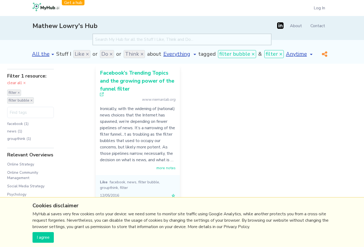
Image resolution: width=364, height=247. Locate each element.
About (296, 26)
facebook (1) (18, 123)
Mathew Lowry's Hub (65, 26)
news (131, 182)
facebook (117, 182)
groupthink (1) (19, 138)
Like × (82, 54)
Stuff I (63, 54)
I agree (43, 237)
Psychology (16, 194)
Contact (317, 26)
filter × (274, 54)
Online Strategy (20, 164)
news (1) (14, 131)
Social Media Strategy (26, 186)
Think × (134, 54)
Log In (319, 8)
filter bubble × (237, 54)
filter (124, 187)
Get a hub (73, 2)
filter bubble (148, 182)
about (154, 54)
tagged (207, 54)
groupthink (109, 187)
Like (103, 182)
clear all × (16, 83)
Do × (107, 54)
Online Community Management (22, 175)
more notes (166, 168)
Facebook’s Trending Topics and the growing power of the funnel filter (137, 80)
